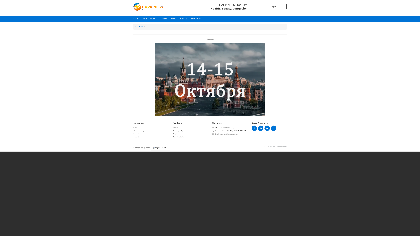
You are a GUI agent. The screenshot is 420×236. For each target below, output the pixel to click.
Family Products (178, 137)
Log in (273, 7)
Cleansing (176, 128)
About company (138, 131)
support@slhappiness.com (229, 134)
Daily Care (176, 134)
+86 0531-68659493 (239, 131)
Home (135, 128)
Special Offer (137, 134)
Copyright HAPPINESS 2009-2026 (275, 147)
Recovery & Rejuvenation (181, 131)
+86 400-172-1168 (226, 131)
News (141, 27)
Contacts (136, 137)
